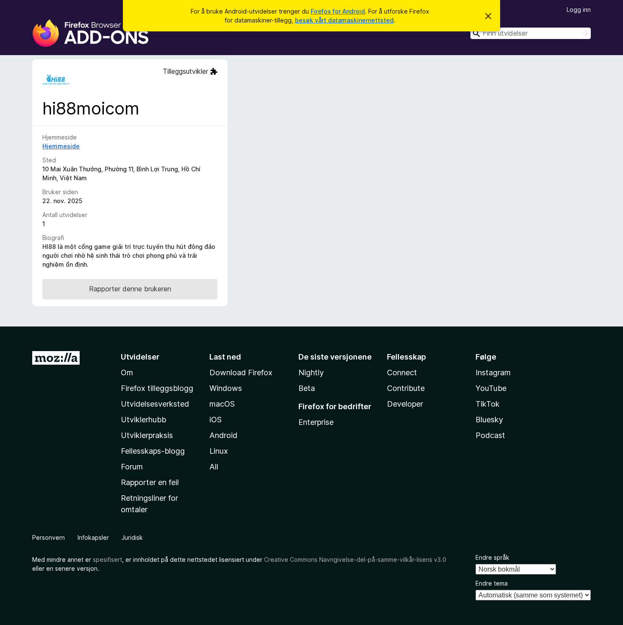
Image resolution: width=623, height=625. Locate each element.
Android (223, 435)
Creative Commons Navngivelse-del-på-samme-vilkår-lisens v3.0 (355, 559)
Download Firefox (241, 372)
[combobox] (530, 33)
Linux (218, 450)
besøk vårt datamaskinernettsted (344, 20)
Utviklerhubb (143, 419)
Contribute (406, 388)
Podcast (490, 435)
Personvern (48, 537)
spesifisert (107, 559)
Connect (402, 372)
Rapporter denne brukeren (130, 289)
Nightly (311, 372)
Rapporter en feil (150, 482)
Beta (306, 388)
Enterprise (316, 422)
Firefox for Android (338, 11)
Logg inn (579, 9)
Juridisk (132, 537)
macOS (222, 403)
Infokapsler (93, 537)
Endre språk (492, 557)
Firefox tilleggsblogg (157, 388)
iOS (215, 419)
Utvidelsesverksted (155, 403)
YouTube (491, 388)
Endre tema (492, 583)
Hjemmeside (61, 146)
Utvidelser (140, 356)
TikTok (488, 403)
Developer (405, 403)
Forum (132, 466)
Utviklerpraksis (147, 435)
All (213, 466)
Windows (225, 388)
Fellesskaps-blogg (153, 450)
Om (127, 372)
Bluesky (489, 419)
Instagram (493, 372)
